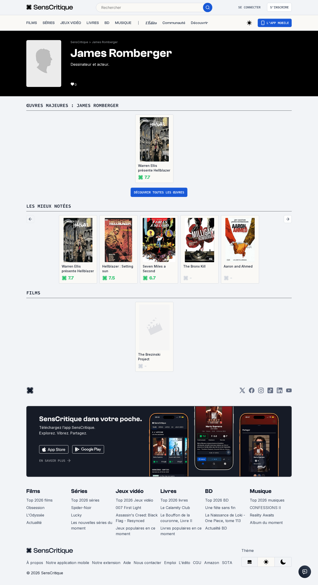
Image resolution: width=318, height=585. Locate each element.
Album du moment (266, 522)
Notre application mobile (67, 562)
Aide (127, 562)
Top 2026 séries (85, 500)
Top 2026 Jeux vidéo (134, 500)
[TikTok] (270, 392)
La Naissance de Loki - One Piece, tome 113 (225, 518)
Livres (168, 491)
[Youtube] (289, 392)
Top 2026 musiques (267, 500)
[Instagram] (261, 392)
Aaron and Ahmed (238, 266)
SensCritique (79, 42)
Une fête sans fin (220, 507)
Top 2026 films (39, 500)
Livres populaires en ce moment (181, 531)
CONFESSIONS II (265, 507)
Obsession (35, 507)
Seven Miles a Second (154, 268)
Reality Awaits (262, 515)
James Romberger (105, 42)
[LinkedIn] (279, 392)
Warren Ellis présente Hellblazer (154, 168)
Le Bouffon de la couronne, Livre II (176, 518)
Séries (79, 491)
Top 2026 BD (217, 500)
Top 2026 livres (174, 500)
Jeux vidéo (130, 491)
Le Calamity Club (175, 507)
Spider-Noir (81, 507)
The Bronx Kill (194, 266)
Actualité (34, 522)
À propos (34, 562)
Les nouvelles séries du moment (91, 525)
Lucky (76, 515)
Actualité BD (216, 528)
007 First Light (128, 507)
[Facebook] (251, 392)
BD (209, 491)
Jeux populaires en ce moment (135, 531)
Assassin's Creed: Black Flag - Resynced (137, 518)
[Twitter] (242, 392)
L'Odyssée (35, 515)
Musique (260, 491)
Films (33, 491)
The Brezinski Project (149, 356)
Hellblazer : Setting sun (117, 268)
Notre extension (106, 562)
